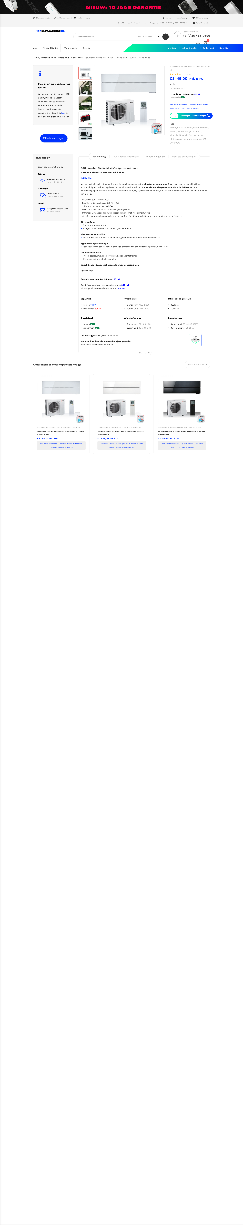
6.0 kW (173, 127)
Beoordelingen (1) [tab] (155, 156)
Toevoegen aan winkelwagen (193, 116)
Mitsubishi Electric (188, 66)
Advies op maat (63, 18)
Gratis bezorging (83, 18)
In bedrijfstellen (189, 48)
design (188, 131)
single (196, 135)
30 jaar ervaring (202, 18)
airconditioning (200, 127)
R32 (191, 135)
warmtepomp (195, 139)
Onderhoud (208, 48)
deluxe (180, 131)
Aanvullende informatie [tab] (126, 156)
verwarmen (181, 139)
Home (34, 48)
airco (189, 127)
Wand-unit (76, 58)
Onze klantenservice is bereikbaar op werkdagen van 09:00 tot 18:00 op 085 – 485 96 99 (152, 23)
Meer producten (196, 364)
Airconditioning (50, 48)
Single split (63, 58)
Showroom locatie (43, 18)
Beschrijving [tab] (99, 156)
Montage (172, 48)
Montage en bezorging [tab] (184, 156)
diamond (197, 131)
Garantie (223, 48)
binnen (173, 131)
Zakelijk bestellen (203, 23)
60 (178, 127)
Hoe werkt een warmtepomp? (176, 18)
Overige (86, 48)
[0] (207, 42)
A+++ (183, 127)
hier (111, 344)
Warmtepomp (70, 48)
